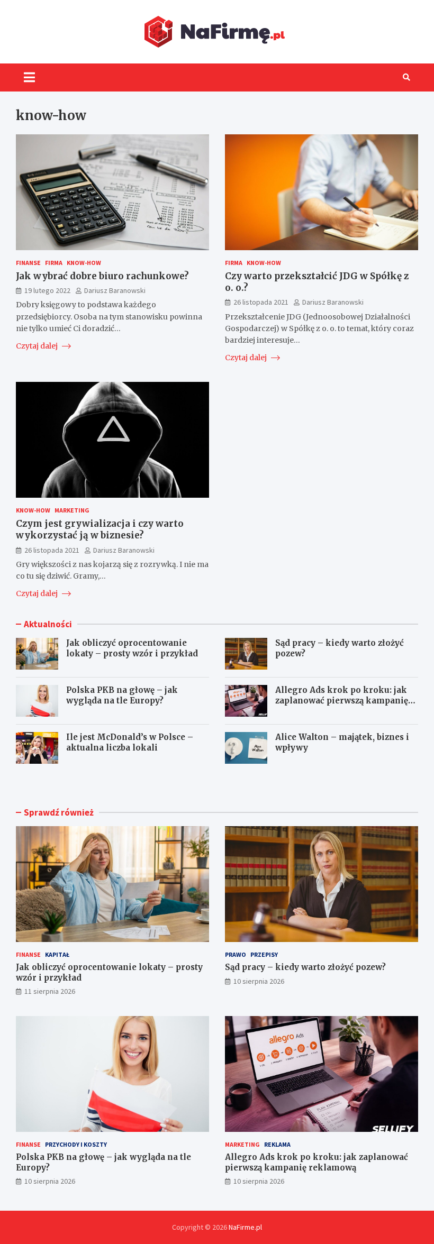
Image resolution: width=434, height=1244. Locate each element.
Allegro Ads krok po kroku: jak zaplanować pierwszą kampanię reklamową (341, 700)
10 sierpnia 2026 (258, 981)
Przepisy (264, 954)
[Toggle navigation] (29, 77)
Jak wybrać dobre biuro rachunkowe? (102, 276)
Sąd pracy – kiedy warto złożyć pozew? (305, 967)
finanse (28, 263)
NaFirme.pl (245, 1227)
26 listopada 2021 (260, 302)
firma (53, 263)
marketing (72, 510)
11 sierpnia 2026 (49, 991)
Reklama (277, 1144)
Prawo (235, 954)
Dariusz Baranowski (115, 290)
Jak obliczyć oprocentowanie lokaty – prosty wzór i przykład (132, 648)
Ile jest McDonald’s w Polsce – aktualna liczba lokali (129, 742)
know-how (84, 263)
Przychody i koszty (76, 1144)
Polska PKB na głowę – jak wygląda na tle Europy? (122, 695)
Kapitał (57, 954)
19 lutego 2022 (47, 290)
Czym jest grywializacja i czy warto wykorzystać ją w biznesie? (100, 529)
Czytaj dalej (37, 346)
